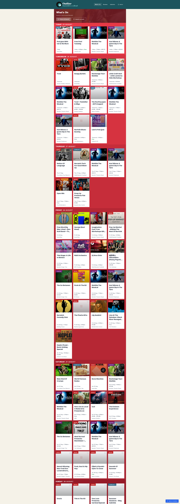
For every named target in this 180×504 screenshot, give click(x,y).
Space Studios (95, 111)
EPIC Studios (77, 267)
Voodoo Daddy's (78, 111)
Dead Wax (59, 51)
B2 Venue (76, 297)
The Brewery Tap (78, 388)
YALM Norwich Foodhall (115, 83)
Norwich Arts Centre (79, 205)
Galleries (112, 4)
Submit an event (79, 19)
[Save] (70, 28)
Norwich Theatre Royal (98, 51)
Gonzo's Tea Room (62, 356)
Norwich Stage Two (62, 267)
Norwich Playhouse (114, 51)
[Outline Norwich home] (67, 4)
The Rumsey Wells (79, 476)
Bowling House (61, 327)
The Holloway (112, 267)
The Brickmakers (78, 141)
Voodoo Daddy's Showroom (64, 83)
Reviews (105, 4)
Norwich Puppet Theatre (63, 476)
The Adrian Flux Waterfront (64, 175)
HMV (75, 418)
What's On (98, 4)
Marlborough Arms (79, 327)
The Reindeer (112, 327)
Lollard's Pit (77, 51)
